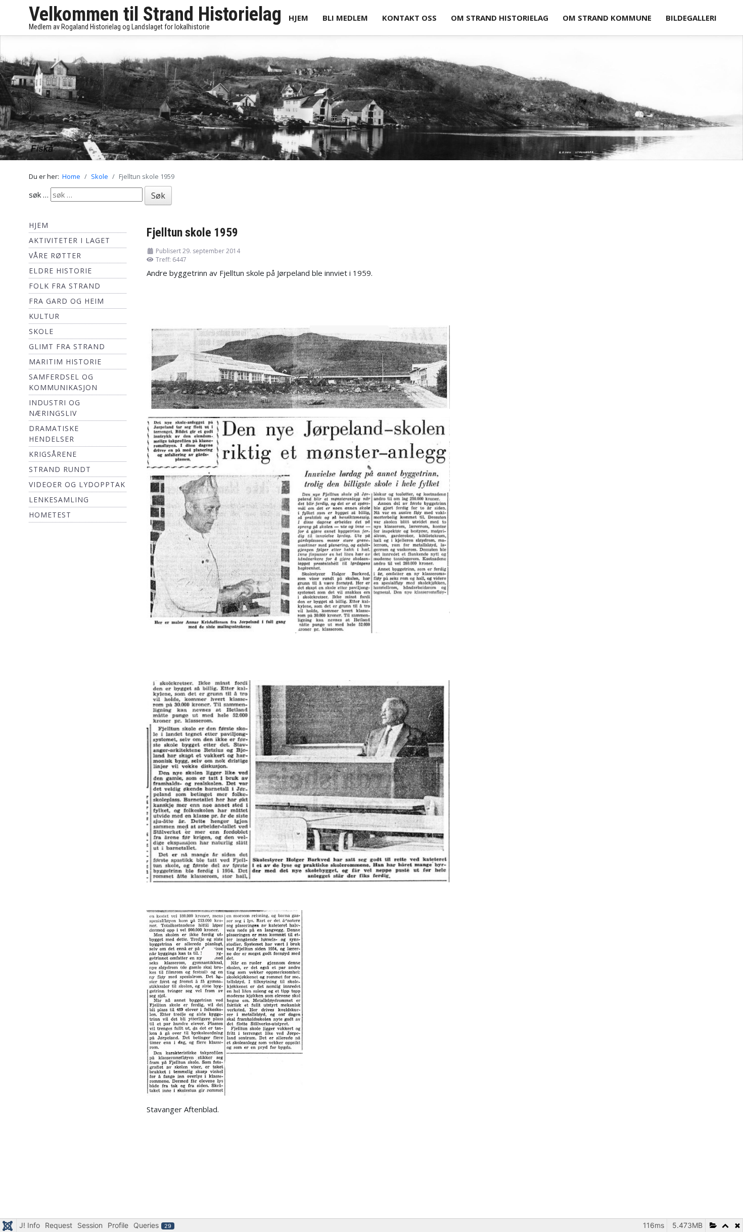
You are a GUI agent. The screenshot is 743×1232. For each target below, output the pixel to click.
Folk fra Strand (65, 289)
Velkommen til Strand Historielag (155, 14)
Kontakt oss (409, 18)
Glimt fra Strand (67, 349)
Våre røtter (55, 258)
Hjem (298, 18)
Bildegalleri (691, 18)
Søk (158, 198)
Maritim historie (65, 364)
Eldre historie (60, 273)
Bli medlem (345, 18)
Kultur (44, 319)
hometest (50, 518)
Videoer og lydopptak (77, 487)
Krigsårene (53, 457)
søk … (39, 198)
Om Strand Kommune (607, 18)
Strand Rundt (60, 472)
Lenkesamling (59, 502)
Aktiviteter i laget (69, 243)
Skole (41, 334)
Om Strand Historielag (499, 18)
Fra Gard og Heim (66, 304)
